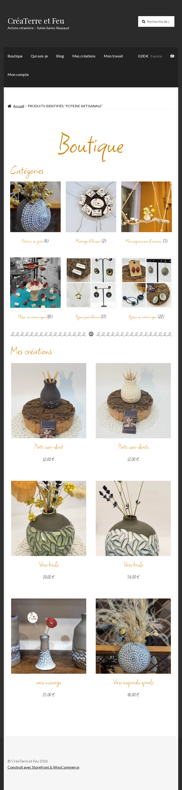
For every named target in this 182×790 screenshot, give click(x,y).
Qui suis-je (39, 56)
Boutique (15, 56)
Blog (60, 56)
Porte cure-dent (48, 447)
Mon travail (113, 56)
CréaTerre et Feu (36, 20)
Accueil (18, 106)
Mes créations (84, 56)
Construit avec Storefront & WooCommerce (43, 767)
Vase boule (49, 565)
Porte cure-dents (133, 447)
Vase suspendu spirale (133, 682)
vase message (48, 682)
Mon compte (18, 74)
